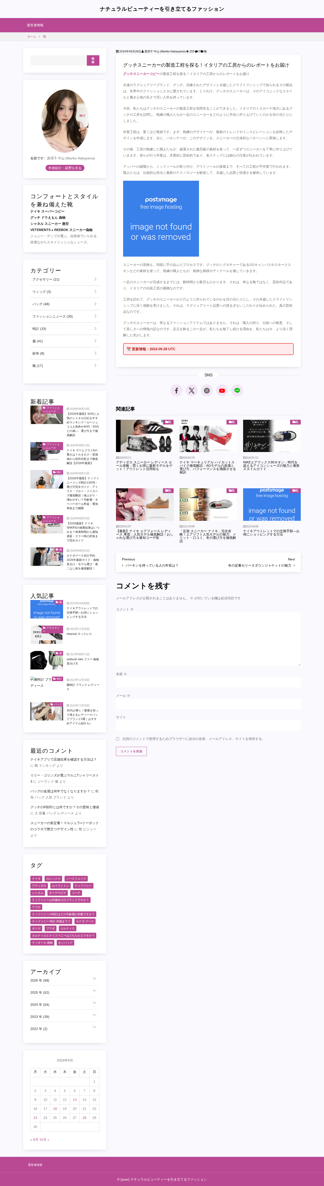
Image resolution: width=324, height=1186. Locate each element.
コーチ (76, 893)
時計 (39, 329)
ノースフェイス (76, 878)
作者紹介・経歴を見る (65, 168)
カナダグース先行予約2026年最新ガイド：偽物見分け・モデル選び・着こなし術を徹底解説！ (83, 562)
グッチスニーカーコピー (141, 74)
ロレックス (53, 878)
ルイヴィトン (60, 885)
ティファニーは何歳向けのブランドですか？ (60, 900)
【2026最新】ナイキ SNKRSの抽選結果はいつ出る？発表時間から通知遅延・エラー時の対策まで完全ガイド (83, 532)
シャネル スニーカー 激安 (49, 224)
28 (84, 1118)
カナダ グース (85, 921)
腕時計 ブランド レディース (83, 687)
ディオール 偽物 (42, 942)
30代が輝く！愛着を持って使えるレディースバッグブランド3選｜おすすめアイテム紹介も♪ (82, 717)
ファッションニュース (52, 316)
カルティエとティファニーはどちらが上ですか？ (63, 935)
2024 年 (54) (39, 1004)
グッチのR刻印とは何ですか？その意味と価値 (64, 807)
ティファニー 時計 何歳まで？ (51, 921)
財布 (38, 353)
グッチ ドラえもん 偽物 (47, 217)
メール (123, 695)
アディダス (39, 885)
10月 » (44, 1139)
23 (35, 1118)
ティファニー (83, 885)
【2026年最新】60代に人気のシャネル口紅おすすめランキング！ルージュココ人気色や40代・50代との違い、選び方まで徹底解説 (83, 424)
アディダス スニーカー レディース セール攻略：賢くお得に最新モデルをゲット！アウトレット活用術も (144, 466)
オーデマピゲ (57, 893)
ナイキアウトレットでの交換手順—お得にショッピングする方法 (271, 532)
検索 (93, 60)
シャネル (37, 893)
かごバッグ (65, 942)
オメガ (36, 928)
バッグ (41, 304)
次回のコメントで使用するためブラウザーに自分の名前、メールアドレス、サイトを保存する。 (193, 739)
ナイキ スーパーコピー (47, 211)
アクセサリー (46, 279)
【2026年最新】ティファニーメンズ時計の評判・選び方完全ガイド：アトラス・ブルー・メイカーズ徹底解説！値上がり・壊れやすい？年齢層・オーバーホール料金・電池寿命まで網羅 (83, 493)
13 (75, 1100)
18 (55, 1109)
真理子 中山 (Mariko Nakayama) (164, 51)
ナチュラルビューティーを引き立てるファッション (162, 9)
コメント (125, 609)
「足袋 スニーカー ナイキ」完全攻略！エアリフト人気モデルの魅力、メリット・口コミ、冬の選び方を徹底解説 (208, 536)
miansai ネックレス (79, 634)
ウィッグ (41, 292)
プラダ (50, 928)
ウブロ (36, 907)
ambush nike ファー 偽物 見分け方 (83, 661)
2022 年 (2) (38, 1029)
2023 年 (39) (39, 1017)
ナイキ (36, 878)
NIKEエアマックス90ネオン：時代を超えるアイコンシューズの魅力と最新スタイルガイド (271, 466)
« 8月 (34, 1139)
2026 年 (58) (39, 980)
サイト (121, 717)
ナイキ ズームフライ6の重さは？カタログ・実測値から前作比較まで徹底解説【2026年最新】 (82, 457)
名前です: (37, 158)
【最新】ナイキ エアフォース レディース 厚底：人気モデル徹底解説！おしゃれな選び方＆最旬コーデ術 (144, 534)
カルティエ (67, 928)
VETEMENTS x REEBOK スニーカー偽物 (61, 230)
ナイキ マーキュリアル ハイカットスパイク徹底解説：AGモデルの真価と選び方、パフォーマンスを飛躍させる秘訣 (208, 467)
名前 (121, 674)
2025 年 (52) (39, 992)
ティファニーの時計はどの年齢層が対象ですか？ (63, 914)
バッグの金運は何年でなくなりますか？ (60, 791)
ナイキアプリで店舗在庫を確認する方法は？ (63, 759)
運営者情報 (35, 25)
